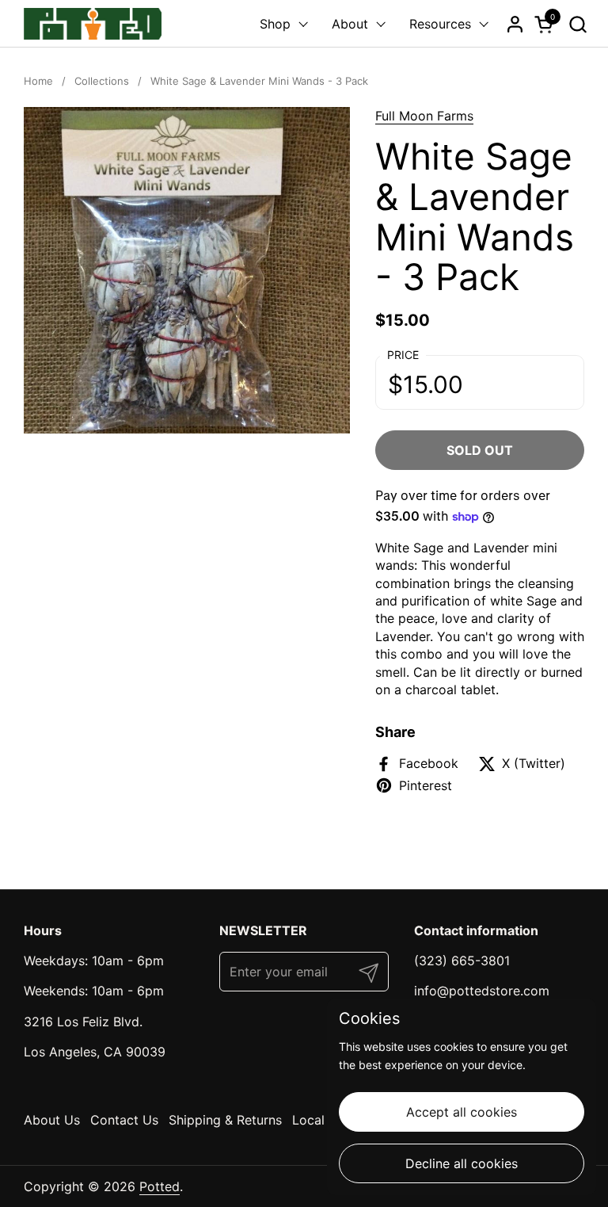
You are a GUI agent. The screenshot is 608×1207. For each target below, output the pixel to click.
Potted (159, 1186)
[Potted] (93, 24)
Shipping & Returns (225, 1120)
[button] (577, 24)
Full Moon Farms (424, 116)
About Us (52, 1120)
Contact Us (124, 1120)
